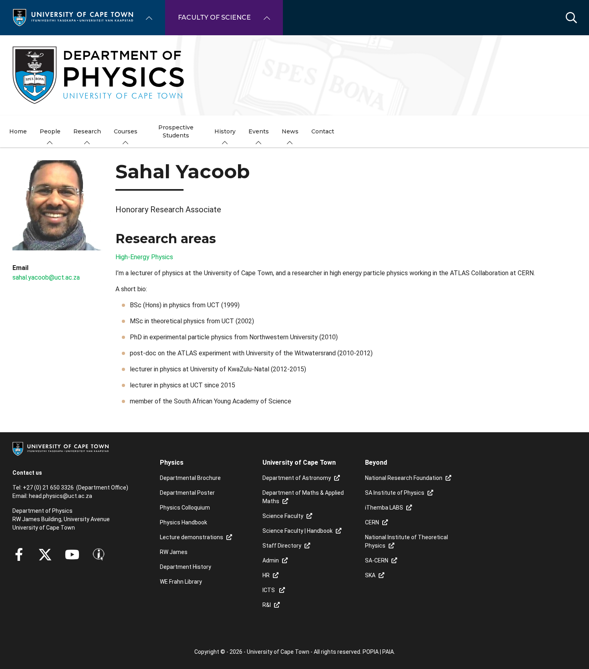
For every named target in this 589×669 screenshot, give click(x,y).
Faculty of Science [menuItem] (214, 17)
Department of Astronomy (296, 478)
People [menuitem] (50, 131)
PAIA (388, 652)
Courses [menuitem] (125, 131)
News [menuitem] (290, 131)
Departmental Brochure (190, 478)
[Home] (73, 17)
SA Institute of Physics (394, 493)
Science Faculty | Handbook (297, 531)
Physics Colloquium (185, 507)
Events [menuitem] (258, 131)
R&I (266, 605)
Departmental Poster (187, 493)
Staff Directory (281, 545)
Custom (98, 554)
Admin (270, 560)
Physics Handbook (183, 522)
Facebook (19, 554)
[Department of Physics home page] (294, 75)
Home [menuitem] (18, 131)
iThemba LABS (384, 507)
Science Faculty (282, 516)
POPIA (371, 652)
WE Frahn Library (181, 581)
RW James (174, 552)
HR (266, 575)
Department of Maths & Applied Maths (303, 497)
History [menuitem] (225, 131)
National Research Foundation (403, 478)
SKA (370, 575)
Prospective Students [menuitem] (176, 131)
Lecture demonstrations (191, 537)
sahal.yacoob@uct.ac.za (46, 277)
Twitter (45, 554)
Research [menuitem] (87, 131)
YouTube (72, 554)
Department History (185, 567)
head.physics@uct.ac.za (60, 496)
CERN (372, 522)
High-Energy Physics (144, 257)
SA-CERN (376, 560)
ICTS (269, 590)
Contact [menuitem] (322, 131)
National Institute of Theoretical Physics (406, 541)
